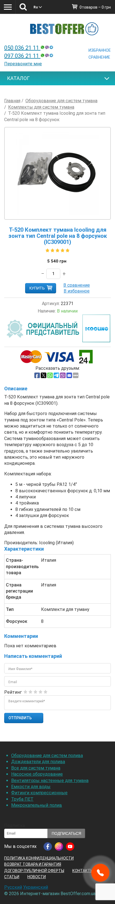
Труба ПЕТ (22, 799)
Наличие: (47, 311)
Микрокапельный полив (36, 805)
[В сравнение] (76, 285)
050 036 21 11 (22, 47)
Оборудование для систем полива (47, 755)
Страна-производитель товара (21, 566)
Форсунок (16, 621)
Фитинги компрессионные (39, 792)
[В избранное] (77, 291)
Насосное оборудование (37, 774)
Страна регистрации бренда (19, 591)
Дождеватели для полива (38, 761)
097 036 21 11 (22, 56)
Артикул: (51, 303)
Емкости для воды (31, 786)
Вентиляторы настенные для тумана (49, 780)
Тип (10, 609)
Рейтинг (13, 692)
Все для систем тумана (35, 768)
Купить (37, 288)
